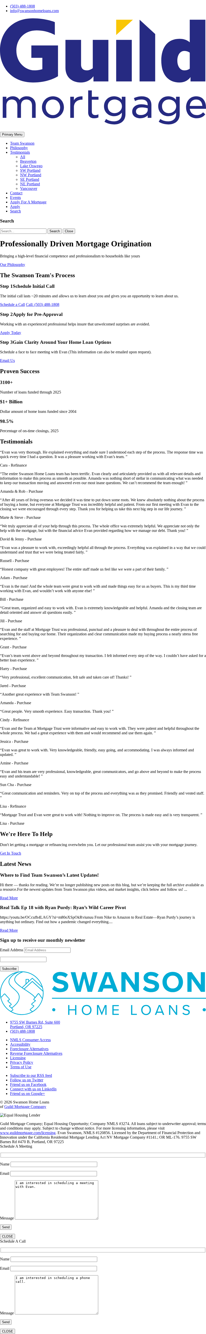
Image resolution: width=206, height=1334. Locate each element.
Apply (15, 206)
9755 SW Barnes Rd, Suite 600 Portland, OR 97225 (35, 1024)
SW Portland (30, 170)
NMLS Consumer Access (30, 1040)
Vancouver (28, 188)
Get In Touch (10, 853)
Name (5, 1164)
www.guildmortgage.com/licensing (28, 1133)
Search (15, 211)
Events (15, 197)
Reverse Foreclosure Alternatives (36, 1053)
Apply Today (10, 332)
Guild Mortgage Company (25, 1106)
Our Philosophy (12, 264)
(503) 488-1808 (22, 6)
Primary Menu (12, 134)
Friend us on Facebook (28, 1084)
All (22, 157)
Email (5, 1173)
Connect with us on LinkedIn (33, 1089)
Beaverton (28, 161)
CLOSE (7, 1236)
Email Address (11, 950)
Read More (9, 898)
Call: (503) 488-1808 (42, 304)
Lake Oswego (31, 166)
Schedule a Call (12, 304)
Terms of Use (20, 1067)
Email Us (7, 360)
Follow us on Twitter (26, 1080)
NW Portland (30, 175)
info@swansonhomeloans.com (34, 11)
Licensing (18, 1058)
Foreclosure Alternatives (29, 1049)
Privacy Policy (21, 1062)
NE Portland (30, 184)
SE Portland (29, 179)
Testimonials (20, 152)
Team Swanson (22, 143)
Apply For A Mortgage (28, 202)
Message (7, 1218)
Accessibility (20, 1044)
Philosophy (19, 148)
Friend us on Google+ (27, 1093)
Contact (16, 193)
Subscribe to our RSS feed (31, 1075)
